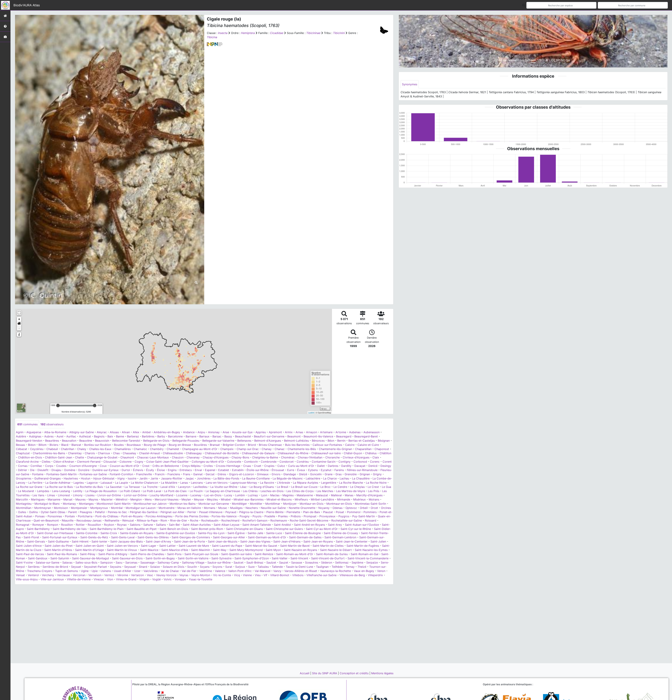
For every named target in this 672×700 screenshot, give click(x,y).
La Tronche (150, 487)
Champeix (227, 449)
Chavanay (193, 457)
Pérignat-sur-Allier (172, 512)
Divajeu (56, 470)
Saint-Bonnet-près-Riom (207, 529)
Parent (72, 512)
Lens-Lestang (61, 491)
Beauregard (343, 436)
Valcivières (151, 571)
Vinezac (99, 579)
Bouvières (200, 445)
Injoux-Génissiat (103, 478)
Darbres (333, 466)
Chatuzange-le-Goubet (102, 457)
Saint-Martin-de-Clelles (328, 545)
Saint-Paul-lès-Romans (62, 554)
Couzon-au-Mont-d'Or (124, 466)
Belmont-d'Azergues (267, 440)
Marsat (67, 499)
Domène (69, 470)
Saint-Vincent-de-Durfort (328, 558)
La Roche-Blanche (351, 482)
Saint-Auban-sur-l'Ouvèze (362, 524)
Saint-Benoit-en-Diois (174, 529)
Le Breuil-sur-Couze (304, 487)
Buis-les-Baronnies (297, 445)
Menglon (136, 499)
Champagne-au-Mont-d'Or (199, 449)
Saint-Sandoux (37, 558)
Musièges (236, 508)
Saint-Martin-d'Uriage (89, 550)
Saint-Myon (273, 550)
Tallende (277, 566)
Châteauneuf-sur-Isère (326, 453)
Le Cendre (340, 487)
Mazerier (107, 499)
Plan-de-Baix (311, 512)
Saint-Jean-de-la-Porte (189, 541)
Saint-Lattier (167, 545)
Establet (223, 470)
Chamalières (122, 449)
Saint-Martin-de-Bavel (295, 545)
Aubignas (35, 436)
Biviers (54, 445)
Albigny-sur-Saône (81, 432)
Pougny (245, 516)
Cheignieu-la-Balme (265, 457)
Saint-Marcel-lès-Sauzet (261, 545)
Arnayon (311, 432)
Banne (120, 436)
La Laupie (121, 482)
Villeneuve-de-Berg (352, 575)
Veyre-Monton (200, 575)
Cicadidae (276, 33)
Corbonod (360, 461)
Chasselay (129, 453)
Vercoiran (79, 575)
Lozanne (181, 495)
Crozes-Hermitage (228, 466)
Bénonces (318, 440)
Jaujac (189, 478)
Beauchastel (243, 436)
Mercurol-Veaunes (166, 499)
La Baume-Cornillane (256, 478)
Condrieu (303, 461)
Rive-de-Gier (178, 520)
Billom (42, 445)
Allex (136, 432)
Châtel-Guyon (353, 453)
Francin (159, 474)
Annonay (214, 432)
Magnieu (288, 495)
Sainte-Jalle (255, 533)
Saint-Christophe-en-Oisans (244, 529)
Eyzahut (326, 470)
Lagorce (92, 482)
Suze (251, 566)
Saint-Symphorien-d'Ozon (251, 558)
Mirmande (343, 499)
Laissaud (106, 482)
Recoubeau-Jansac (89, 520)
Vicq (237, 575)
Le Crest (373, 487)
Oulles (22, 512)
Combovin (251, 461)
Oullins (33, 512)
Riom (163, 520)
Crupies (269, 466)
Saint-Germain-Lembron (340, 537)
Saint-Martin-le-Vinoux (122, 550)
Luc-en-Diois (212, 495)
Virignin (144, 579)
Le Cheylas (357, 487)
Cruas (247, 466)
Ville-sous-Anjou (27, 579)
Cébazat (21, 449)
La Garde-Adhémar (58, 482)
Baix (110, 436)
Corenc (375, 461)
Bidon (32, 445)
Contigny (344, 461)
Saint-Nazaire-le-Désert (336, 550)
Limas (51, 495)
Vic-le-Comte (222, 575)
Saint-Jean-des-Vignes (255, 541)
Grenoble (351, 474)
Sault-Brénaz (254, 562)
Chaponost (381, 449)
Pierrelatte (293, 512)
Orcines (386, 508)
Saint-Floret (31, 537)
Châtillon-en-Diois (30, 457)
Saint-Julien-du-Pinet (59, 545)
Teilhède (337, 566)
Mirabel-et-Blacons (279, 499)
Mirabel (226, 499)
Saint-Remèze (264, 554)
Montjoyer (290, 503)
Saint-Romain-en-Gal (364, 554)
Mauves (80, 499)
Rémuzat (128, 520)
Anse (226, 432)
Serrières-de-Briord (55, 566)
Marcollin (22, 499)
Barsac (216, 436)
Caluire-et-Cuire (368, 445)
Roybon (109, 524)
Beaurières (52, 440)
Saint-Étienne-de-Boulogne (303, 533)
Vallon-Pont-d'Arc (240, 571)
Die (32, 470)
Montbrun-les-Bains (182, 503)
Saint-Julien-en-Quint (90, 545)
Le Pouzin (196, 491)
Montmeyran (42, 508)
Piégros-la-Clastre (251, 512)
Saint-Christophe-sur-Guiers (284, 529)
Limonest (64, 495)
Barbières (148, 436)
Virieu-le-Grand (126, 579)
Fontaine (37, 474)
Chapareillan (363, 449)
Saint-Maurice (149, 550)
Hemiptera (248, 33)
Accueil (305, 673)
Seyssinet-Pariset (95, 566)
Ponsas (40, 516)
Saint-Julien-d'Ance (29, 545)
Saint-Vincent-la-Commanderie (368, 558)
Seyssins (115, 566)
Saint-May (219, 550)
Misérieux (359, 499)
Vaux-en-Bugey (364, 571)
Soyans (204, 566)
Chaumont (127, 457)
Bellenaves (244, 440)
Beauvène (85, 440)
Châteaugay (194, 453)
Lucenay (195, 495)
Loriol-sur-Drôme (135, 495)
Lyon (264, 495)
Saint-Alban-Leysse (226, 524)
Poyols (257, 516)
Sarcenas (131, 562)
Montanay (69, 503)
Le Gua (386, 487)
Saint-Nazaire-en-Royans (300, 550)
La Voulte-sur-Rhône (223, 487)
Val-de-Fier (189, 571)
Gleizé (303, 474)
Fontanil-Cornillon (121, 474)
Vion (110, 579)
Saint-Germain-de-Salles (305, 537)
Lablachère (313, 478)
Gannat (198, 474)
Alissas (114, 432)
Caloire (350, 445)
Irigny (121, 478)
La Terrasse (132, 487)
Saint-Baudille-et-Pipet (142, 529)
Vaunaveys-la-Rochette (335, 571)
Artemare (326, 432)
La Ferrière (35, 482)
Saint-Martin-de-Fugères (362, 545)
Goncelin (316, 474)
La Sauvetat (114, 487)
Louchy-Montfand (161, 495)
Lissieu (90, 495)
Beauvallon (69, 440)
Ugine (85, 571)
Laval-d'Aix (167, 487)
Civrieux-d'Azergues (356, 457)
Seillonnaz (342, 562)
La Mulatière (169, 482)
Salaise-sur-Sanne (47, 562)
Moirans (374, 499)
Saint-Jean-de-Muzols (222, 541)
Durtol (126, 470)
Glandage (289, 474)
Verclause (63, 575)
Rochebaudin (209, 520)
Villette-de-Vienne (79, 579)
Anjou (201, 432)
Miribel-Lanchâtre (322, 499)
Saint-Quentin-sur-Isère (236, 554)
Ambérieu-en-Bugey (167, 432)
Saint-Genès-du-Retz (94, 537)
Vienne (247, 575)
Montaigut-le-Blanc (47, 503)
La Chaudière (361, 478)
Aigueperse (33, 432)
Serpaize (372, 562)
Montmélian (23, 508)
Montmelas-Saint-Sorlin (370, 503)
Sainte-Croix (108, 533)
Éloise (161, 470)
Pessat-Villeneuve (210, 512)
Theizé (362, 566)
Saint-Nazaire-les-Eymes (371, 550)
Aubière (21, 436)
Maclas (274, 495)
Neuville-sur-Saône (273, 508)
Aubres (49, 436)
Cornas (22, 466)
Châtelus (371, 453)
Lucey (228, 495)
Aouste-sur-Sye (242, 432)
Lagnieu (79, 482)
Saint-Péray (87, 554)
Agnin (19, 432)
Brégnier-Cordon (234, 445)
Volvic (168, 579)
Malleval (336, 495)
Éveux (301, 470)
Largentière (328, 482)
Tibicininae (313, 33)
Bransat (215, 445)
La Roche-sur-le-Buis (59, 487)
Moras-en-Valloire (189, 508)
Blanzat (76, 445)
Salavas (67, 562)
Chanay (267, 449)
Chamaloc (140, 449)
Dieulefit (42, 470)
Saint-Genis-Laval (123, 537)
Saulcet (238, 562)
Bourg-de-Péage (155, 445)
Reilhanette (112, 520)
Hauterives (71, 478)
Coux (103, 466)
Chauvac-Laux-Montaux (153, 457)
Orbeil (364, 508)
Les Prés (373, 491)
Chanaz (280, 449)
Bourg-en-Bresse (180, 445)
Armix (289, 432)
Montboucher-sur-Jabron (150, 503)
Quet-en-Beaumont (46, 520)
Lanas (184, 482)
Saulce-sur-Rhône (219, 562)
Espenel (210, 470)
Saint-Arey (335, 524)
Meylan (186, 499)
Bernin (341, 440)
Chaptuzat (23, 453)
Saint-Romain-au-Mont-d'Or (294, 554)
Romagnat (22, 524)
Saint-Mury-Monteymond (246, 550)
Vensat (20, 575)
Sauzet (283, 562)
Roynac (122, 524)
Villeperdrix (375, 575)
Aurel (60, 436)
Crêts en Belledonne (165, 466)
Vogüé (156, 579)
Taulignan (322, 566)
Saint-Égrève (236, 533)
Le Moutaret (26, 491)
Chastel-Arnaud (149, 453)
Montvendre (166, 508)
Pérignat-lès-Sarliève (144, 512)
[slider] (58, 405)
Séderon (326, 562)
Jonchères (204, 478)
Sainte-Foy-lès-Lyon (211, 533)
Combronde (268, 461)
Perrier (191, 512)
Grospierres (23, 478)
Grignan (365, 474)
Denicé (372, 466)
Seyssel (76, 566)
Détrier (22, 470)
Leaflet (311, 412)
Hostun (85, 478)
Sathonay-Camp (168, 562)
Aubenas (354, 432)
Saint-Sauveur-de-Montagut (90, 558)
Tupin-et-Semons (66, 571)
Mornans (209, 508)
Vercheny (48, 575)
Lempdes (43, 491)
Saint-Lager (148, 545)
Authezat (85, 436)
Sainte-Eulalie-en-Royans (136, 533)
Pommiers (370, 512)
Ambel (146, 432)
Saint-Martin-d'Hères (58, 550)
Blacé (64, 445)
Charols (90, 453)
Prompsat (310, 516)
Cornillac (36, 466)
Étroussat (278, 470)
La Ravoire (267, 482)
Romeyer (38, 524)
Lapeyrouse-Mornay (243, 482)
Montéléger (239, 503)
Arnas (299, 432)
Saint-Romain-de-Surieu (332, 554)
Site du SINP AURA (325, 673)
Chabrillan (67, 449)
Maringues (38, 499)
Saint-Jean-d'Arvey (158, 541)
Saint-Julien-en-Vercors (122, 545)
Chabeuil (52, 449)
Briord (252, 445)
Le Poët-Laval (152, 491)
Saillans (161, 524)
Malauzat (322, 495)
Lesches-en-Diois (272, 491)
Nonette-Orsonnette (302, 508)
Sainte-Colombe (86, 533)
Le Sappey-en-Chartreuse (223, 491)
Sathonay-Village (193, 562)
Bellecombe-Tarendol (126, 440)
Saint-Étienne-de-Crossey (341, 533)
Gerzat (210, 474)
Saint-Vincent (299, 558)
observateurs (52, 424)
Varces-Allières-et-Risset (300, 571)
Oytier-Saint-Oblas (53, 512)
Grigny (377, 474)
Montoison (61, 508)
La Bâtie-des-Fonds (226, 478)
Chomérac (288, 457)
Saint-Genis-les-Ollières (153, 537)
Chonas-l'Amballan (310, 457)
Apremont (275, 432)
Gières (222, 474)
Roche (194, 520)
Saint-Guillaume (58, 541)
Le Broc (325, 487)
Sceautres (311, 562)
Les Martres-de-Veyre (350, 491)
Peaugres (86, 512)
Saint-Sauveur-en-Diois (127, 558)
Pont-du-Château (106, 516)
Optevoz (351, 508)
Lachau (344, 478)
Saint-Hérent (80, 541)
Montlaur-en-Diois (311, 503)
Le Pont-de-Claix (175, 491)
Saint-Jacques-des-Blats (126, 541)
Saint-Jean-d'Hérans (286, 541)
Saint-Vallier (280, 558)
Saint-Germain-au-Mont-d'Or (267, 537)
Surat (228, 566)
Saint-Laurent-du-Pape (227, 545)
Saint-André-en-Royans (309, 524)
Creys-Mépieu (191, 466)
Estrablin (238, 470)
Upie (95, 571)
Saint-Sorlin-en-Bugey (160, 558)
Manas (349, 495)
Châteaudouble (173, 453)
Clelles (46, 461)
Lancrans (197, 482)
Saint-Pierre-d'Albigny (112, 554)
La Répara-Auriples (305, 482)
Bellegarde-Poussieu (185, 440)
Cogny (139, 461)
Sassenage (147, 562)
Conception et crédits (354, 673)
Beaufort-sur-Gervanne (269, 436)
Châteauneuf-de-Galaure (258, 453)
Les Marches (325, 491)
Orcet (374, 508)
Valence (220, 571)
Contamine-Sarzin (323, 461)
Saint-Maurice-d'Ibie (174, 550)
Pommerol (353, 512)
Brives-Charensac (270, 445)
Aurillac (71, 436)
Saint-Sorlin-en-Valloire (193, 558)
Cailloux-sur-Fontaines (327, 445)
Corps (49, 466)
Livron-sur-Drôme (109, 495)
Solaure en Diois (173, 566)
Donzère (83, 470)
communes (27, 424)
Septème (357, 562)
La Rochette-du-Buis (89, 487)
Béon (331, 440)
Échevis (138, 470)
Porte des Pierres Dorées (192, 516)
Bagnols (99, 436)
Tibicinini (339, 33)
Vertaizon (137, 575)
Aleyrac (102, 432)
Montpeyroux (99, 508)
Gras (338, 474)
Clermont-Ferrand (88, 461)
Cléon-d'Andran (63, 461)
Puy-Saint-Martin (363, 516)
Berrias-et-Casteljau (361, 440)
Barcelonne (175, 436)
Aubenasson (371, 432)
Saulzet (271, 562)
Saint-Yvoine (24, 562)
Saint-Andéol (282, 524)
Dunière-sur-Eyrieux (105, 470)
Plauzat (328, 512)
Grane (328, 474)
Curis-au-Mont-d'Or (301, 466)
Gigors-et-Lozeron (241, 474)
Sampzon (106, 562)
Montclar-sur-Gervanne (213, 503)
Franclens (173, 474)
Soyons (217, 566)
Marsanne (54, 499)
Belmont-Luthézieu (296, 440)
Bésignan (384, 440)
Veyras (183, 575)
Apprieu (260, 432)
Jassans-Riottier (171, 478)
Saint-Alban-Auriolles (197, 524)
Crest (145, 466)
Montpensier (79, 508)
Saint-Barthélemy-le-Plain (107, 529)
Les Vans (38, 495)
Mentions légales (382, 673)
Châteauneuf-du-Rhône (293, 453)
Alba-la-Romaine (55, 432)
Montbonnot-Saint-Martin (114, 503)
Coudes (61, 466)
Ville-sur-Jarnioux (52, 579)
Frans (186, 474)
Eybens (313, 470)
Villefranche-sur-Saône (321, 575)
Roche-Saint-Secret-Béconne (309, 520)
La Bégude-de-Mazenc (288, 478)
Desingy (385, 466)
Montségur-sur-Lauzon (141, 508)
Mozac (222, 508)
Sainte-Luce (274, 533)
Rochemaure (278, 520)
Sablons (135, 524)
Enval (198, 470)
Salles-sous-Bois (86, 562)
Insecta (222, 33)
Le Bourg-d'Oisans (262, 487)
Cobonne (126, 461)
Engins (172, 470)
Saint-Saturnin (59, 558)
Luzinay (253, 495)
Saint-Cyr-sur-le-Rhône (356, 529)
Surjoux (240, 566)
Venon (381, 571)
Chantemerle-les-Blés (302, 449)
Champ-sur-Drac (248, 449)
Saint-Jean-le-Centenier (352, 541)
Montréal (117, 508)
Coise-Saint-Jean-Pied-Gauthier (167, 461)
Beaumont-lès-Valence (318, 436)
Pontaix (70, 516)
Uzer (137, 571)
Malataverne (305, 495)
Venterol (33, 575)
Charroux (104, 453)
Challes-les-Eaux (100, 449)
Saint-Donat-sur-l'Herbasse (55, 533)
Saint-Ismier (99, 541)
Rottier (80, 524)
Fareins (339, 470)
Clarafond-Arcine (27, 461)
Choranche (332, 457)
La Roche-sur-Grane (29, 487)
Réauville (68, 520)
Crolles (208, 466)
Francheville (144, 474)
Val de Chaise (170, 571)
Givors (276, 474)
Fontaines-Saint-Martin (61, 474)
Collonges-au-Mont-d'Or (208, 461)
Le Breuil (282, 487)
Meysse (199, 499)
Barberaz (133, 436)
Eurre (290, 470)
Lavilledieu (200, 487)
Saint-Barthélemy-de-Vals (70, 529)
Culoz (281, 466)
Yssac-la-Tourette (200, 579)
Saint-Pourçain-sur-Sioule (201, 554)
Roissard (370, 520)
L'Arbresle (283, 482)
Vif (265, 575)
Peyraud (230, 512)
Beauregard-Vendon (29, 440)
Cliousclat (110, 461)
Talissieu (263, 566)
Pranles (283, 516)
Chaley (81, 449)
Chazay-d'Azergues (216, 457)
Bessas (20, 445)
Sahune (148, 524)
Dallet (321, 466)
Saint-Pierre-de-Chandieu (147, 554)
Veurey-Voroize (166, 575)
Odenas (337, 508)
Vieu (258, 575)
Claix (375, 457)
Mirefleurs (301, 499)
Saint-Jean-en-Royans (318, 541)
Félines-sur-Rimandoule (362, 470)
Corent (387, 461)
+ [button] (19, 319)
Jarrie (154, 478)
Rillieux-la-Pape (147, 520)
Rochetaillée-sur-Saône (346, 520)
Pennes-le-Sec (117, 512)
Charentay (75, 453)
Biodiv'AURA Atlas (26, 5)
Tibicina (212, 37)
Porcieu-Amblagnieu (159, 516)
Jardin (143, 478)
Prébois (296, 516)
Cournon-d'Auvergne (83, 466)
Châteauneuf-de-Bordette (222, 453)
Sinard (143, 566)
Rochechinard (230, 520)
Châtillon (385, 453)
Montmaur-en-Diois (339, 503)
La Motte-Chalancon (144, 482)
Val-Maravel (262, 571)
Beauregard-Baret (366, 436)
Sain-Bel (174, 524)
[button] (19, 323)
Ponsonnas (55, 516)
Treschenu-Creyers (39, 571)
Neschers (252, 508)
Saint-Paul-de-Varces (30, 554)
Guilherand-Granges (47, 478)
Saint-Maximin (200, 550)
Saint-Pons (174, 554)
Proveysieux (327, 516)
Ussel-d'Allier (122, 571)
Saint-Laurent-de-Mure (194, 545)
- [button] (19, 328)
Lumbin (240, 495)
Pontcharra (85, 516)
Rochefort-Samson (254, 520)
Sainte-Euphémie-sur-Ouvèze (175, 533)
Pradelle (269, 516)
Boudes (119, 445)
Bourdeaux (134, 445)
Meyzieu (212, 499)
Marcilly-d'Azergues (369, 495)
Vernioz (109, 575)
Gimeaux (263, 474)
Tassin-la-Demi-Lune (299, 566)
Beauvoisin (102, 440)
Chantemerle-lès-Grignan (335, 449)
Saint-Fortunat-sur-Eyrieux (59, 537)
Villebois (297, 575)
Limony (78, 495)
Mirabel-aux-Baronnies (249, 499)
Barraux (204, 436)
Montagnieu (23, 503)
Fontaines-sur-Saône (93, 474)
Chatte (79, 457)
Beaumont (294, 436)
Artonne (340, 432)
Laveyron (184, 487)
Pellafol (100, 512)
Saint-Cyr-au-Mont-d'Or (322, 529)
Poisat (340, 512)
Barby (161, 436)
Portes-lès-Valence (224, 516)
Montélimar (272, 503)
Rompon (52, 524)
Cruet (257, 466)
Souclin (192, 566)
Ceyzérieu (36, 449)
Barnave (191, 436)
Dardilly (346, 466)
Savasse (296, 562)
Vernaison (94, 575)
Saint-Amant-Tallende (256, 524)
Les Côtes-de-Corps (300, 491)
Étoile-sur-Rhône (258, 470)
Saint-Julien (378, 541)
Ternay (350, 566)
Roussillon (94, 524)
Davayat (359, 466)
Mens (148, 499)
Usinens (106, 571)
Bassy (228, 436)
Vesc (150, 575)
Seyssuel (130, 566)
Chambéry (157, 449)
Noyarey (324, 508)
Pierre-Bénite (275, 512)
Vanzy (277, 571)
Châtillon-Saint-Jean (58, 457)
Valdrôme (205, 571)
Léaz (243, 487)
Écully (150, 470)
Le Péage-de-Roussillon (101, 491)
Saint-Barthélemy (38, 529)
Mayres (93, 499)
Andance (189, 432)
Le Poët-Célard (130, 491)
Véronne (122, 575)
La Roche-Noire (376, 482)
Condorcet (286, 461)
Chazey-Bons (240, 457)
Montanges (86, 503)
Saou (119, 562)
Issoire (132, 478)
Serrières (34, 566)
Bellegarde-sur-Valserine (218, 440)
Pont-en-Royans (132, 516)
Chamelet (173, 449)
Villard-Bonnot (279, 575)
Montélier (256, 503)
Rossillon (67, 524)
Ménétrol (121, 499)
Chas (116, 453)
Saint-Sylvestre (221, 558)
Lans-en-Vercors (216, 482)
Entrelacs (186, 470)
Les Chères (250, 491)
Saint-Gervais (36, 541)
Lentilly (77, 491)
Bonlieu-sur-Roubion (97, 445)
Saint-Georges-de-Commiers (191, 537)
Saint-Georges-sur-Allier (229, 537)
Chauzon (178, 457)
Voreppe (180, 579)
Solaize (155, 566)
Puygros (343, 516)
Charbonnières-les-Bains (49, 453)
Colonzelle (234, 461)
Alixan (126, 432)
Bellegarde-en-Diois (156, 440)
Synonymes (409, 84)
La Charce (330, 478)
